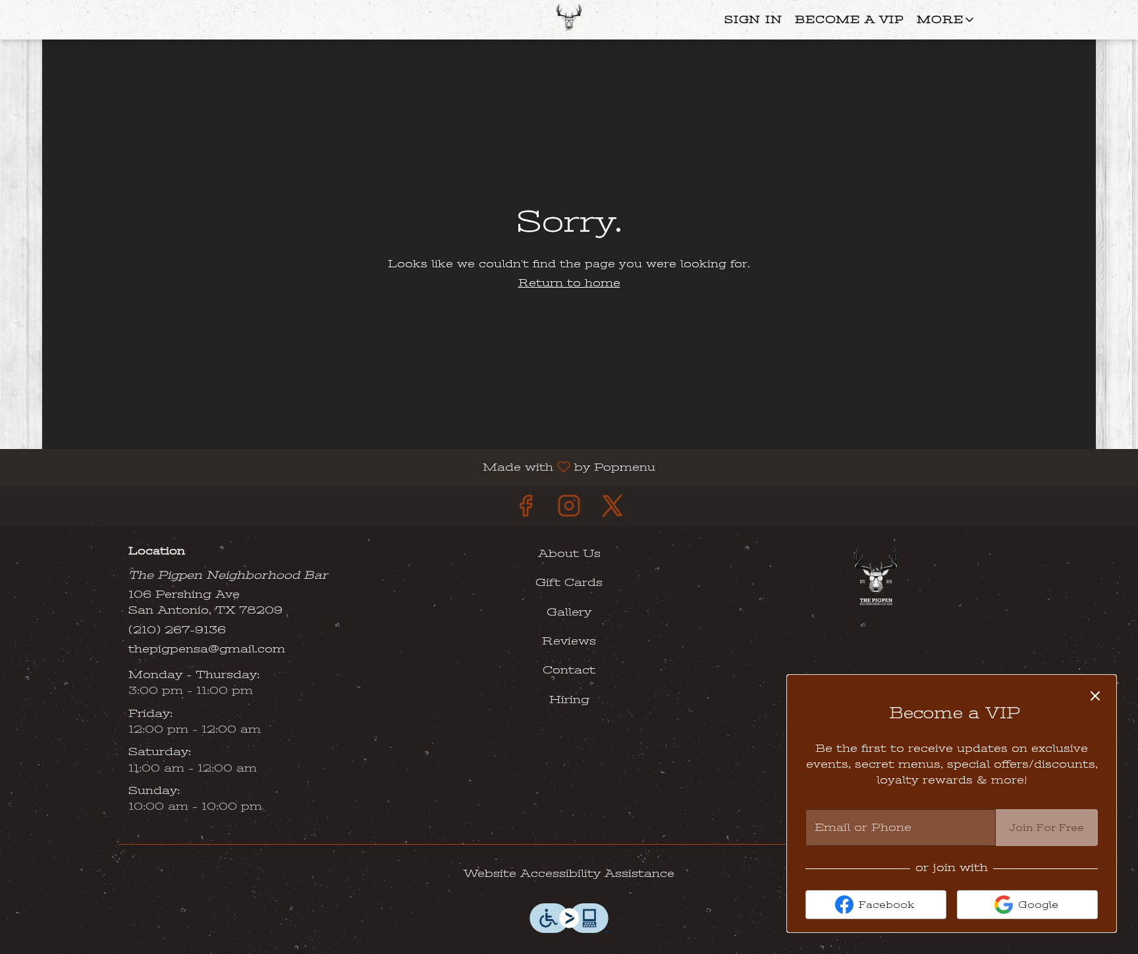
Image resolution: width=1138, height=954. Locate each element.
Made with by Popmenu (332, 466)
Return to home (569, 283)
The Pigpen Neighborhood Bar (876, 575)
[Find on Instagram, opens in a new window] (569, 509)
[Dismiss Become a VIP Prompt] (1095, 696)
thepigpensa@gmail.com (206, 649)
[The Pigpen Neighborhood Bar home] (569, 19)
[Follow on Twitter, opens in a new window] (612, 509)
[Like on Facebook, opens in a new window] (525, 509)
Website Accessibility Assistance (569, 873)
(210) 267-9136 (177, 629)
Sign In (753, 20)
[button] (946, 20)
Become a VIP (849, 20)
